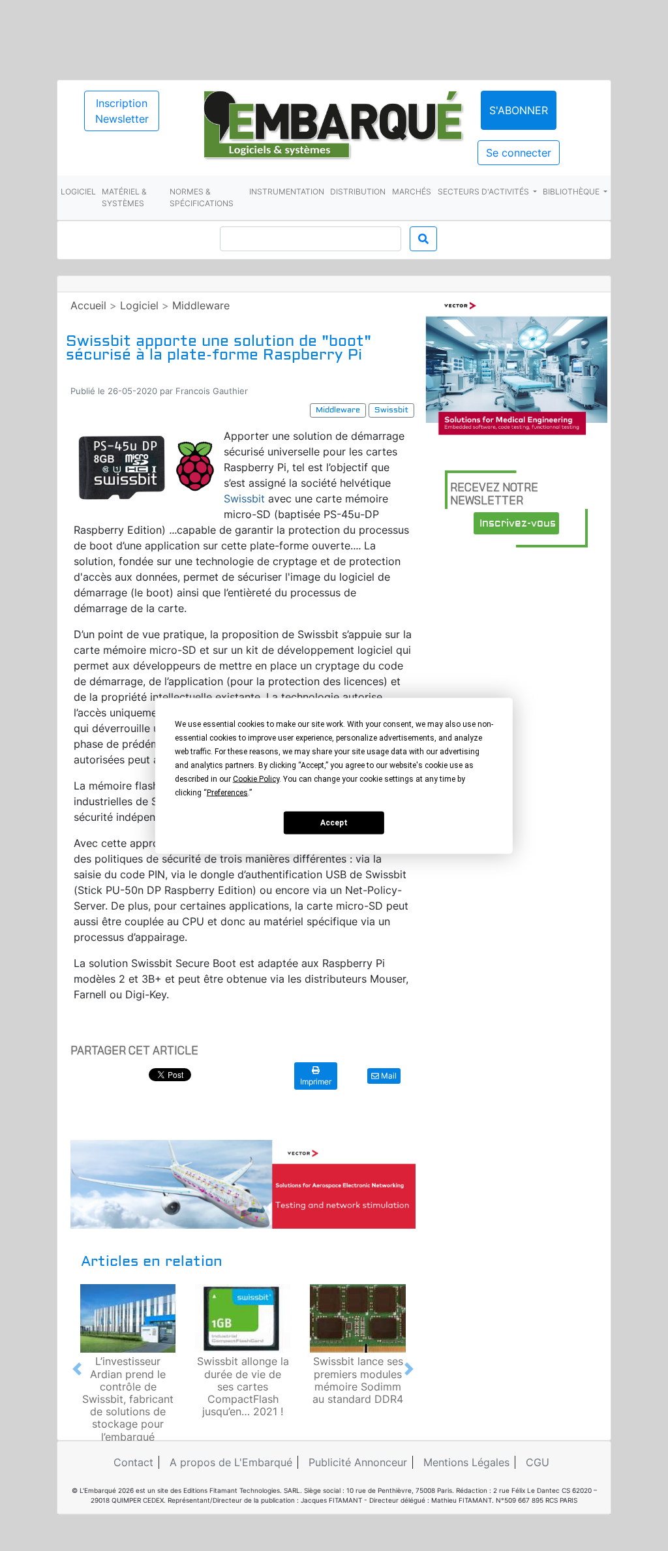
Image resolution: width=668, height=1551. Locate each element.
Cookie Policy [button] (256, 778)
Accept (334, 822)
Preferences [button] (227, 792)
